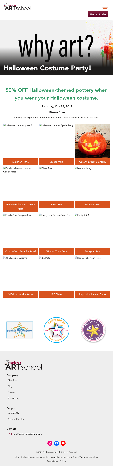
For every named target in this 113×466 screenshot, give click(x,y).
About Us (12, 380)
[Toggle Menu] (105, 6)
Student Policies (16, 419)
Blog (10, 386)
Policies (63, 461)
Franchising (13, 398)
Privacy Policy (52, 461)
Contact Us (13, 413)
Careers (11, 392)
